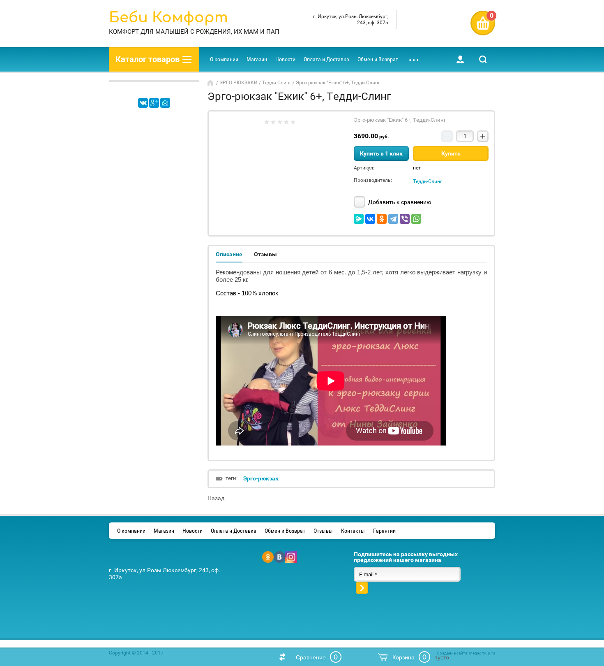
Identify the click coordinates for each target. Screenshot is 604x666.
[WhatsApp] (416, 219)
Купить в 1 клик (381, 153)
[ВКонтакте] (370, 219)
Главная (211, 83)
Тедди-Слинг (276, 83)
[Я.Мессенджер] (359, 219)
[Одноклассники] (382, 219)
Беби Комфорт (168, 17)
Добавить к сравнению (399, 202)
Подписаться (362, 588)
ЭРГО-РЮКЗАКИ (238, 83)
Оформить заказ (482, 23)
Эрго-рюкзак (261, 478)
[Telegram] (393, 219)
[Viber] (405, 219)
